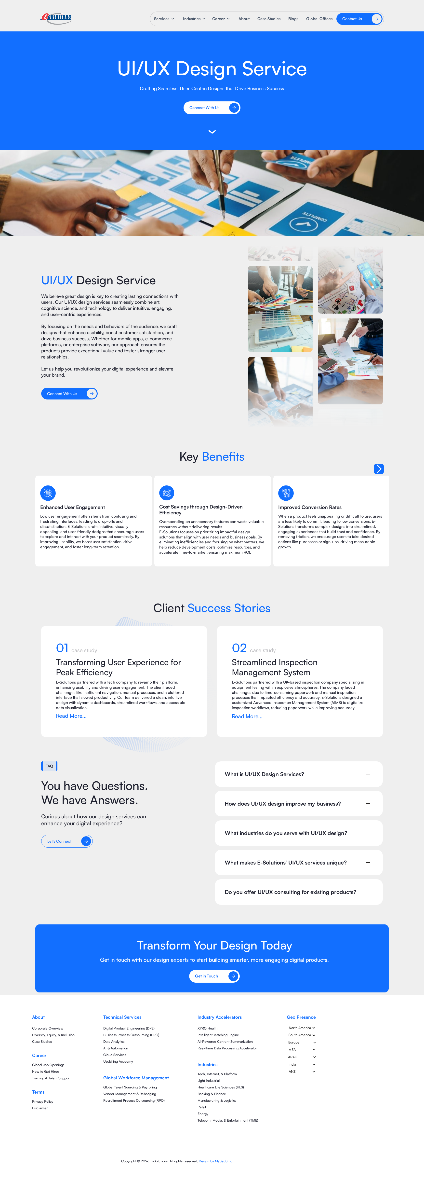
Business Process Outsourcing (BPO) (131, 1035)
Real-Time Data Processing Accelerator (227, 1048)
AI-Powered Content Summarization (225, 1041)
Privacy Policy (42, 1101)
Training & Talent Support (51, 1078)
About (244, 18)
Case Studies (268, 18)
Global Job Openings (48, 1065)
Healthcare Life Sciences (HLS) (221, 1087)
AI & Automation (115, 1048)
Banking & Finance (212, 1094)
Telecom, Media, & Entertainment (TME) (228, 1120)
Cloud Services (114, 1055)
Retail (202, 1107)
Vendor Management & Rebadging (129, 1094)
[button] (164, 18)
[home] (57, 19)
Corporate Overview (47, 1028)
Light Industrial (209, 1080)
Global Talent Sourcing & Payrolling (130, 1087)
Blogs (293, 18)
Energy (203, 1114)
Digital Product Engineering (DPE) (129, 1028)
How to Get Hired (45, 1071)
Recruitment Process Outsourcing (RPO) (134, 1100)
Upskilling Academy (118, 1061)
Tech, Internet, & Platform (217, 1074)
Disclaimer (40, 1108)
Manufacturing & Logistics (217, 1100)
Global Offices (319, 18)
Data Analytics (113, 1041)
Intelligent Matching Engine (218, 1035)
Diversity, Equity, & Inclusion (53, 1035)
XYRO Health (207, 1028)
